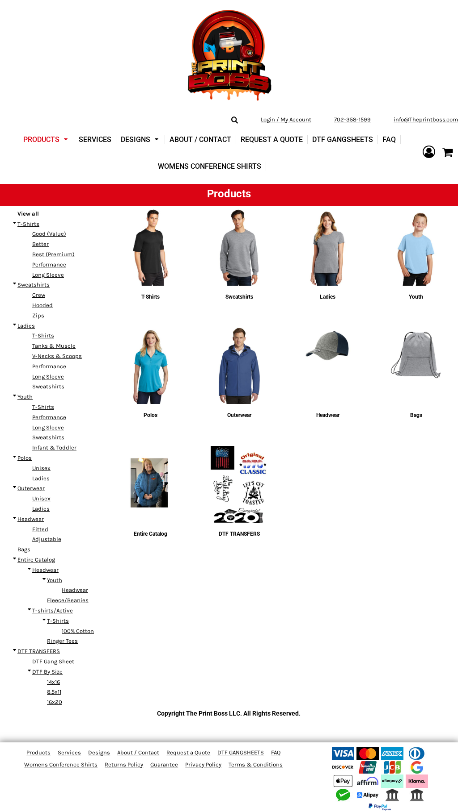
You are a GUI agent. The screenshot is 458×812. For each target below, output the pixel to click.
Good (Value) (49, 233)
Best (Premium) (53, 254)
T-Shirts (28, 224)
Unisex (41, 468)
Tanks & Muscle (54, 345)
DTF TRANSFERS (38, 651)
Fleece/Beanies (68, 600)
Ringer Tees (62, 640)
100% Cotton (78, 631)
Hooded (42, 305)
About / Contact (138, 752)
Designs (99, 752)
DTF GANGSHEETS (240, 752)
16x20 (54, 702)
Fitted (40, 529)
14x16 (53, 682)
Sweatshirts (33, 284)
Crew (38, 294)
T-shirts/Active (52, 610)
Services (69, 752)
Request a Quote (188, 752)
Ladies (26, 325)
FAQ (275, 752)
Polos (24, 457)
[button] (46, 139)
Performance (49, 264)
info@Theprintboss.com (426, 119)
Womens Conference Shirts (61, 764)
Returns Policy (124, 764)
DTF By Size (47, 671)
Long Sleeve (48, 274)
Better (40, 244)
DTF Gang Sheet (53, 661)
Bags (23, 549)
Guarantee (164, 764)
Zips (38, 315)
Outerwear (31, 488)
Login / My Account (286, 119)
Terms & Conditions (256, 764)
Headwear (30, 519)
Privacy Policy (203, 764)
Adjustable (46, 539)
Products (38, 752)
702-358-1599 (352, 119)
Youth (25, 396)
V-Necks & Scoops (57, 356)
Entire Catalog (36, 559)
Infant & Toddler (54, 447)
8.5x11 (54, 691)
